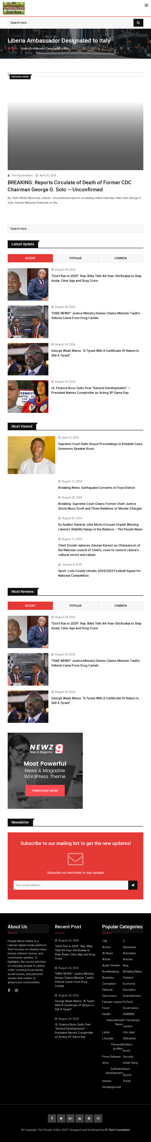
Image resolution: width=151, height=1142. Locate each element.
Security (128, 1056)
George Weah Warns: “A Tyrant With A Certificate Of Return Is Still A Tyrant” (74, 1005)
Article (106, 959)
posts (126, 1050)
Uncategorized (111, 1087)
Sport (126, 1069)
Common (120, 258)
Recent (30, 258)
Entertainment (132, 996)
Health (106, 1014)
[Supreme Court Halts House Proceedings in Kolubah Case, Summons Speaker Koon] (31, 455)
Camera (128, 977)
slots (105, 1062)
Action (106, 947)
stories (106, 1081)
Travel (127, 1081)
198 (104, 941)
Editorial (107, 989)
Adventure (129, 947)
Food (105, 1008)
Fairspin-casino (112, 1002)
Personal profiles (117, 1046)
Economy (129, 983)
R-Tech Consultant (117, 1130)
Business (108, 977)
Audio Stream (111, 965)
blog (125, 965)
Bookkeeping (110, 971)
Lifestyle (107, 1038)
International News (115, 1022)
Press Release (111, 1056)
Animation (129, 953)
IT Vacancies (131, 1020)
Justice (127, 1026)
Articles (128, 959)
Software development (114, 1071)
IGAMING (129, 1014)
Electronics (109, 996)
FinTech (128, 1002)
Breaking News (132, 971)
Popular (75, 258)
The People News (22, 175)
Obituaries (129, 1038)
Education (129, 989)
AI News (107, 953)
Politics (127, 1044)
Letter (106, 1032)
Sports (127, 1075)
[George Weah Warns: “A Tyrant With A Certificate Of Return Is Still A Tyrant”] (28, 359)
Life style (129, 1032)
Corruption (109, 983)
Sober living (130, 1062)
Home (14, 48)
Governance (130, 1008)
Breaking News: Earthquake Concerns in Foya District (96, 488)
